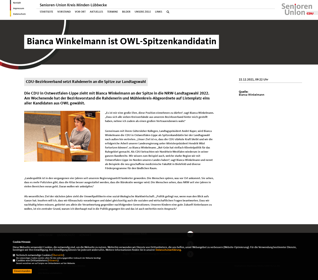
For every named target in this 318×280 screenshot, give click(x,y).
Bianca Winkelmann (251, 94)
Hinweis (53, 260)
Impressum (18, 8)
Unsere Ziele (143, 12)
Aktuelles (96, 12)
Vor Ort (80, 12)
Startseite (46, 12)
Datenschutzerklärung (168, 250)
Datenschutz (19, 14)
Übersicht (57, 255)
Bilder (126, 12)
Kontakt (17, 3)
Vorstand (64, 12)
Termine (112, 12)
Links (158, 12)
